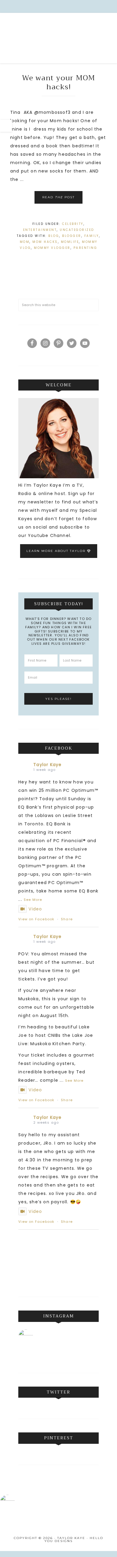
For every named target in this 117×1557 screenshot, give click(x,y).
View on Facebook (36, 919)
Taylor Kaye (58, 39)
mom (25, 242)
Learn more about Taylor (56, 551)
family (91, 236)
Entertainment (40, 230)
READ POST (58, 197)
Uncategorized (77, 230)
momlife (70, 242)
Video (35, 909)
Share (67, 919)
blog (53, 236)
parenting (86, 248)
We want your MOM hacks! (58, 82)
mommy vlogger (52, 248)
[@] (34, 1336)
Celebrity (72, 224)
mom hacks (45, 242)
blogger (71, 236)
